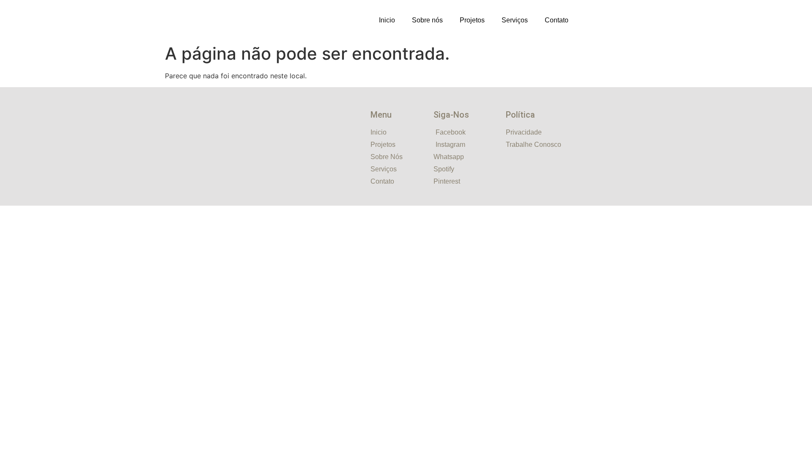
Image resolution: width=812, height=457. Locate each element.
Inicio (387, 20)
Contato (556, 20)
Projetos (472, 20)
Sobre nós (427, 20)
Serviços (515, 20)
